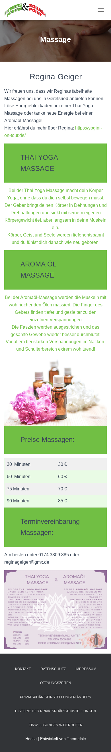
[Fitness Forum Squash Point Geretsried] (27, 10)
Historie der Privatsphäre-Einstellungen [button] (55, 711)
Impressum (85, 669)
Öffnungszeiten (55, 683)
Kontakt (23, 669)
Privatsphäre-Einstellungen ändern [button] (55, 697)
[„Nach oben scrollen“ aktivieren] (99, 740)
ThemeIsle (76, 738)
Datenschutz (53, 669)
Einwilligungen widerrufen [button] (56, 725)
